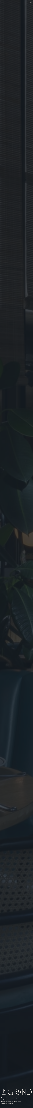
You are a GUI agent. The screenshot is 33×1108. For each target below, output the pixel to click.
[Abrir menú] (31, 2)
